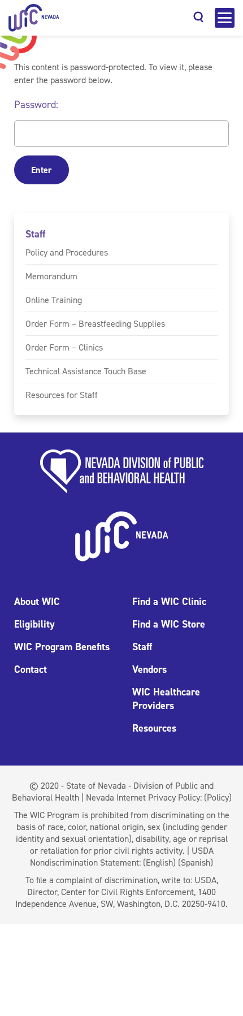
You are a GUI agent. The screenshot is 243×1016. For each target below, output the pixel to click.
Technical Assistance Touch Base (85, 371)
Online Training (53, 300)
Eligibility (34, 624)
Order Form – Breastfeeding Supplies (95, 324)
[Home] (33, 18)
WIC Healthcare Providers (166, 698)
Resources (154, 728)
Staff (35, 234)
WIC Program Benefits (62, 647)
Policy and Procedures (66, 252)
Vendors (149, 669)
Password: (36, 104)
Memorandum (51, 276)
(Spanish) (195, 862)
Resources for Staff (61, 395)
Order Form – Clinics (64, 347)
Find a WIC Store (168, 624)
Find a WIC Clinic (169, 601)
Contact (30, 669)
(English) (159, 862)
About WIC (37, 601)
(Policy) (218, 797)
